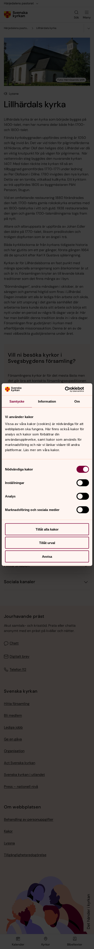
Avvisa (47, 556)
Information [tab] (47, 401)
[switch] (83, 482)
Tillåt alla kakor (47, 529)
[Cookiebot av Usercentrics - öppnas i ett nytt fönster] (70, 389)
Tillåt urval (47, 543)
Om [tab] (77, 401)
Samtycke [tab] (16, 401)
